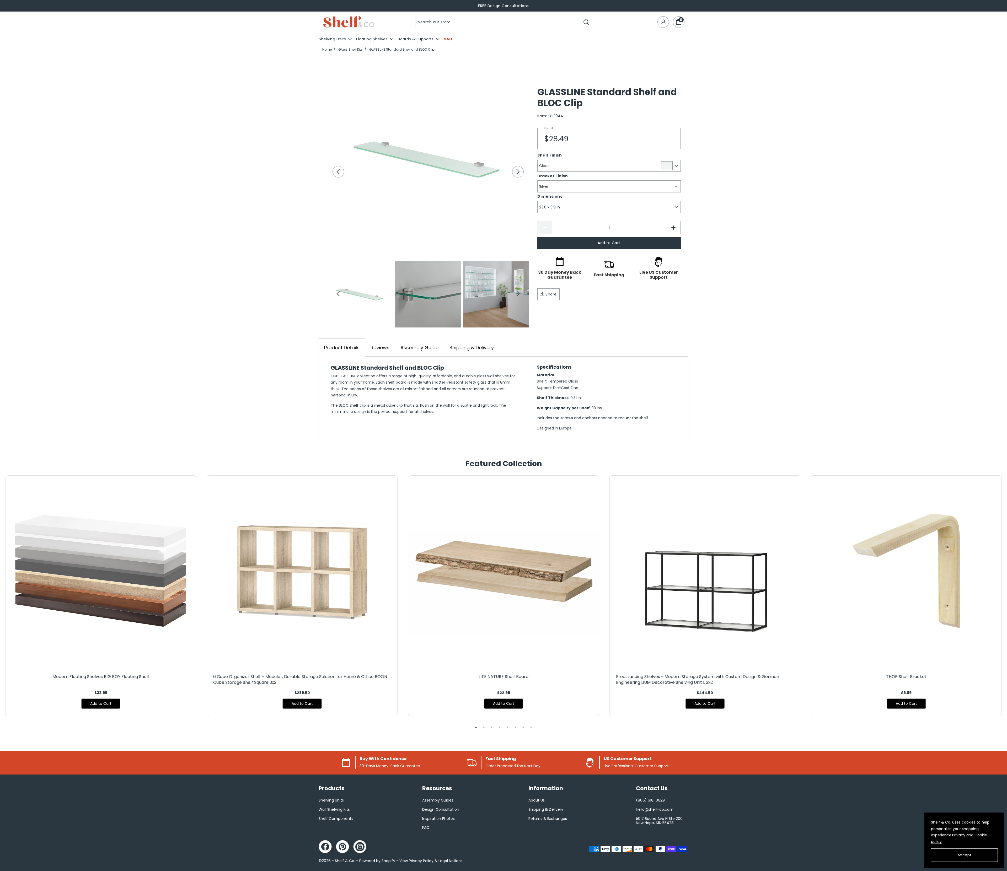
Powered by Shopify (377, 860)
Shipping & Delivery (471, 347)
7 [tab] (523, 727)
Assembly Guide (419, 347)
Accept (964, 855)
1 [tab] (476, 727)
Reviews (380, 347)
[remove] (544, 227)
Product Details (342, 347)
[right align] (518, 172)
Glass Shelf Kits (350, 49)
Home (327, 49)
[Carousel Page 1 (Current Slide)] (360, 294)
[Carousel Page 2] (428, 294)
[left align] (338, 172)
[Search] (586, 22)
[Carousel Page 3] (496, 294)
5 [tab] (507, 727)
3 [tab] (491, 727)
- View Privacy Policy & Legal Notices (429, 860)
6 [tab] (515, 727)
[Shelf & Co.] (349, 22)
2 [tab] (483, 727)
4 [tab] (499, 727)
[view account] (663, 22)
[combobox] (498, 22)
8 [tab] (531, 727)
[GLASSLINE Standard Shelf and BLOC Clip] (428, 158)
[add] (673, 227)
